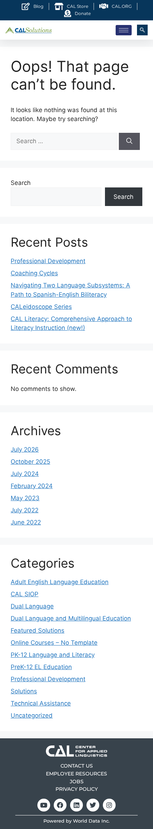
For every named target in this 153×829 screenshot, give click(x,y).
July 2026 (25, 449)
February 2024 (32, 485)
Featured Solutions (37, 630)
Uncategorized (32, 715)
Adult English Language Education (60, 582)
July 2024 (25, 473)
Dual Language (32, 606)
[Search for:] (65, 141)
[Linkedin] (76, 805)
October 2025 (30, 461)
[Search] (129, 141)
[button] (142, 30)
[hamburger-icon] (124, 30)
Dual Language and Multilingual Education (71, 618)
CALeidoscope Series (41, 306)
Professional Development (48, 261)
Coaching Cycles (34, 273)
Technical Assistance (41, 703)
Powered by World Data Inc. (76, 821)
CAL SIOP (24, 594)
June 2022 (26, 522)
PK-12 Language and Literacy (53, 654)
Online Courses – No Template (54, 642)
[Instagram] (109, 805)
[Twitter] (92, 805)
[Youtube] (43, 805)
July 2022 (24, 510)
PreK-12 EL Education (41, 666)
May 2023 (25, 498)
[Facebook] (60, 805)
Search (21, 182)
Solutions (24, 691)
